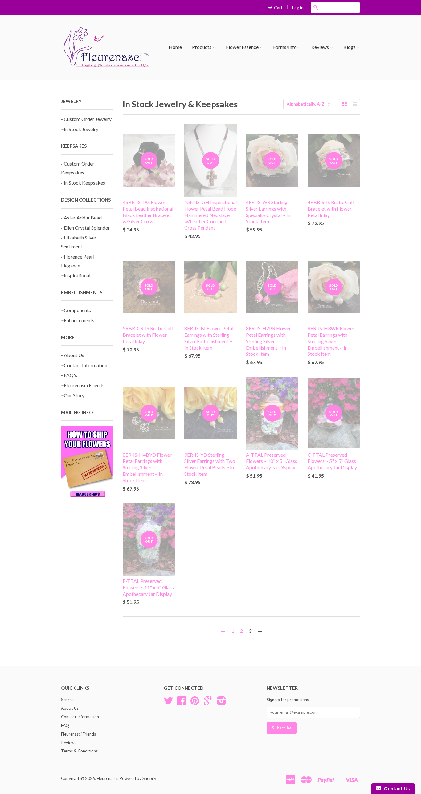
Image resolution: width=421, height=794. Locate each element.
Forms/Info (285, 47)
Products (202, 47)
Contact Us (395, 788)
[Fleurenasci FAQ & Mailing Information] (87, 462)
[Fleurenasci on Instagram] (221, 702)
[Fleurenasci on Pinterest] (194, 702)
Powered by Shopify (137, 778)
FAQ (65, 725)
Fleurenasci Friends (78, 734)
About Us (70, 708)
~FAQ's (69, 375)
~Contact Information (84, 365)
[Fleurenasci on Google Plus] (208, 702)
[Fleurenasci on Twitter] (168, 702)
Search (67, 699)
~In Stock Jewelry (79, 129)
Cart (278, 7)
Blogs (350, 47)
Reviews (320, 47)
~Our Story (72, 395)
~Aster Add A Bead (81, 217)
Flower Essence (243, 47)
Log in (298, 7)
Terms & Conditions (79, 750)
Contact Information (80, 716)
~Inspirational (75, 275)
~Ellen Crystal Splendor (85, 228)
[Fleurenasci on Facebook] (181, 702)
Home (175, 47)
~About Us (72, 355)
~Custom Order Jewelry (86, 119)
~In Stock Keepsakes (83, 183)
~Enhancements (77, 320)
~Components (76, 310)
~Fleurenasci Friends (82, 385)
